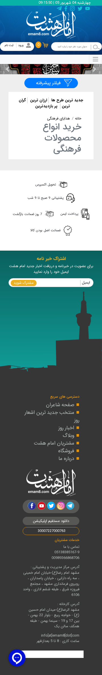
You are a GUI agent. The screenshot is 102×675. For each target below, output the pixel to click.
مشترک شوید (24, 283)
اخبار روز (66, 428)
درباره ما (66, 459)
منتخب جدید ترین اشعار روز (52, 416)
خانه (78, 118)
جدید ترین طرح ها (66, 100)
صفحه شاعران (60, 405)
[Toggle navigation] (95, 59)
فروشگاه (66, 451)
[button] (94, 69)
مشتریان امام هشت (54, 443)
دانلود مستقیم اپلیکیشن (51, 521)
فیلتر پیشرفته (48, 82)
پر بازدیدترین (46, 106)
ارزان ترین (38, 100)
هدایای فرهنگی (58, 118)
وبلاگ (68, 435)
